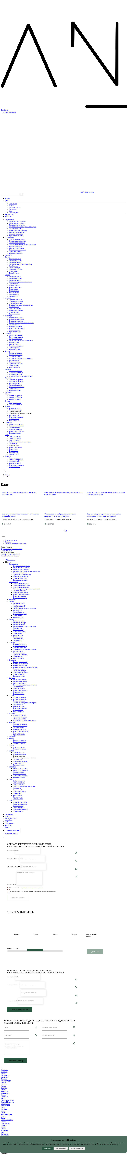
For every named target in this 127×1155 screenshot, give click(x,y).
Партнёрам (8, 820)
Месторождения (6, 550)
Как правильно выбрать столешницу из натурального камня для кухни (60, 515)
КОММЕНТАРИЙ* (12, 1001)
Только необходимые (77, 1148)
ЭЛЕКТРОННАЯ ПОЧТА (14, 866)
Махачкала (4, 1097)
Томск (3, 1127)
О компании (9, 814)
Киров (3, 1089)
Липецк (3, 1095)
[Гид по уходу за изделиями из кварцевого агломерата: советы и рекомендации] (106, 494)
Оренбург (4, 1109)
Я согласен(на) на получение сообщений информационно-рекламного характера (33, 891)
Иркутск (4, 1084)
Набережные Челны (7, 1100)
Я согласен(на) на (26, 887)
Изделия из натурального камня (11, 549)
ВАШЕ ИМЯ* (11, 850)
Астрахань (4, 1070)
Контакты (8, 825)
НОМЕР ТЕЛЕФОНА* (13, 858)
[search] (21, 194)
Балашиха (4, 1072)
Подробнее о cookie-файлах (109, 1144)
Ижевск (3, 1082)
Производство (9, 823)
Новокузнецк (5, 1104)
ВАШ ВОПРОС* (11, 884)
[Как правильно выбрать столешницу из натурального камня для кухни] (63, 494)
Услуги (7, 816)
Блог (6, 821)
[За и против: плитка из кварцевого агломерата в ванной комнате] (21, 494)
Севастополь (5, 1123)
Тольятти (4, 1125)
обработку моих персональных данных (32, 887)
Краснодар (4, 1091)
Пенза (3, 1111)
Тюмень (3, 1129)
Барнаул (3, 1073)
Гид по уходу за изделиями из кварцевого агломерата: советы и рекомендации (104, 515)
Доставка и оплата (11, 818)
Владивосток (5, 1075)
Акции (7, 827)
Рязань (3, 1116)
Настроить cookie (61, 1148)
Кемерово (4, 1088)
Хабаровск (4, 1134)
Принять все (47, 1148)
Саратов (3, 1121)
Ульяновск (4, 1130)
